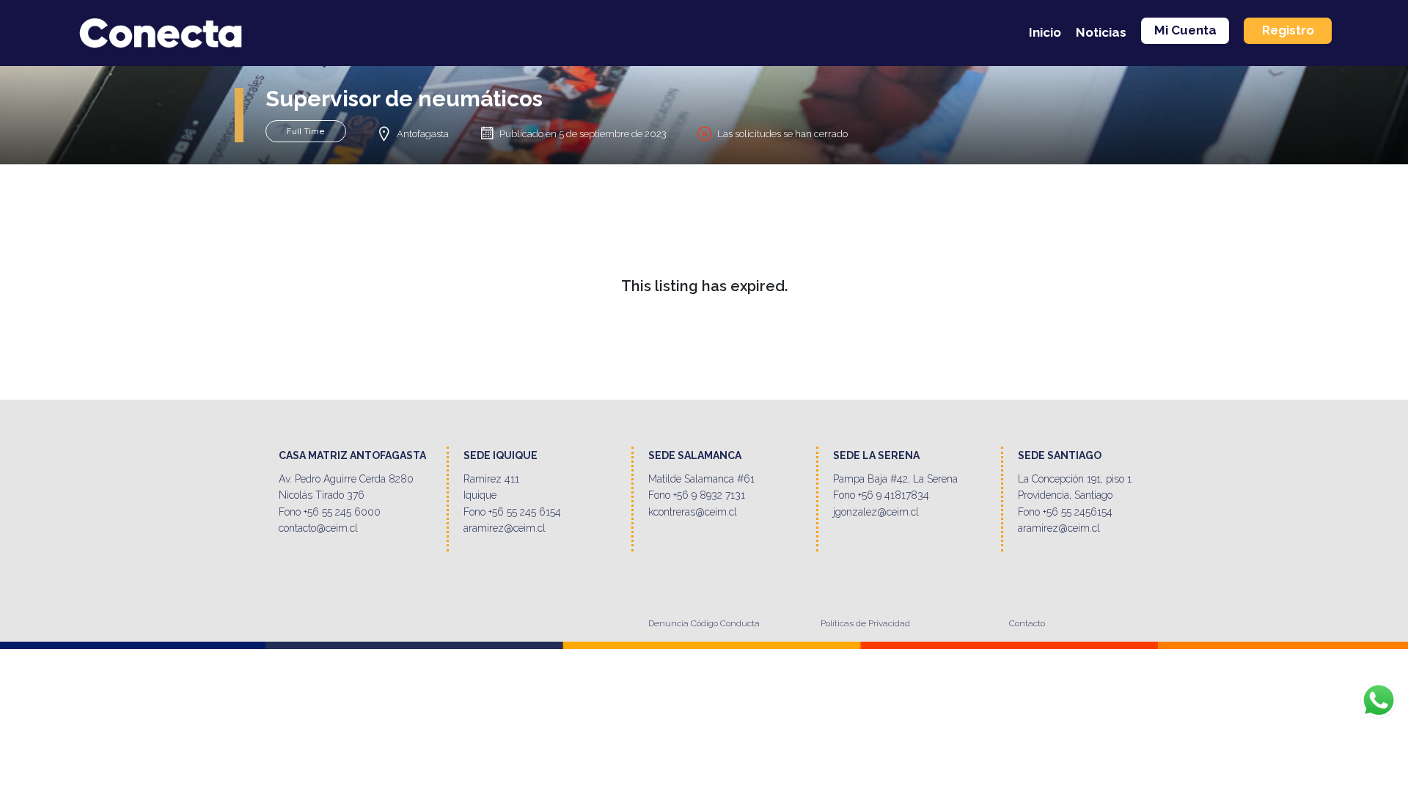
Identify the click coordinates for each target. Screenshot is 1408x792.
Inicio (1045, 32)
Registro (1288, 30)
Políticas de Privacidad (865, 623)
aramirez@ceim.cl (504, 528)
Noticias (1101, 32)
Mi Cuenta (1185, 30)
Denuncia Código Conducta (704, 623)
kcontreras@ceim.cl (692, 512)
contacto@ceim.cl (318, 528)
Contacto (1027, 623)
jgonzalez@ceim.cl (876, 512)
